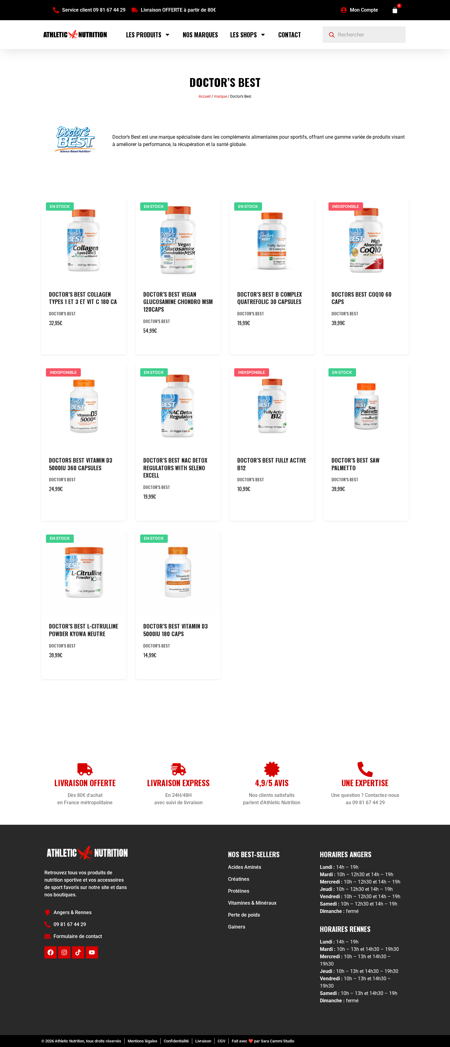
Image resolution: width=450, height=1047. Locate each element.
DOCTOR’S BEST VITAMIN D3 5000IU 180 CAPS (175, 630)
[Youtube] (92, 952)
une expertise (365, 782)
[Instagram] (64, 952)
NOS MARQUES (200, 34)
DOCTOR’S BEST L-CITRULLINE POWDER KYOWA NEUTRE (83, 630)
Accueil (205, 96)
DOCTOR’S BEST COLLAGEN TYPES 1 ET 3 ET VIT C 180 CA (83, 298)
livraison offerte (85, 782)
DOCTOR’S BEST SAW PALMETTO (356, 464)
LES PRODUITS (143, 34)
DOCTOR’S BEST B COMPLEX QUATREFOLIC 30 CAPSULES (269, 298)
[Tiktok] (78, 952)
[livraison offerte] (85, 769)
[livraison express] (178, 769)
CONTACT (289, 34)
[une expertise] (365, 769)
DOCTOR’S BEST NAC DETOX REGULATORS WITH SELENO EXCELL (175, 467)
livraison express (178, 782)
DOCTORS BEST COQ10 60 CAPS (362, 298)
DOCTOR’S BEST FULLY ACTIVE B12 (271, 464)
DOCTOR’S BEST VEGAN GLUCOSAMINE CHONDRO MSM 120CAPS (178, 301)
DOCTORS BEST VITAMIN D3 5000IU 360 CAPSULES (80, 464)
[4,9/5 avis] (271, 769)
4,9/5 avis (272, 782)
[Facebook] (50, 952)
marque (220, 96)
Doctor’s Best (62, 313)
